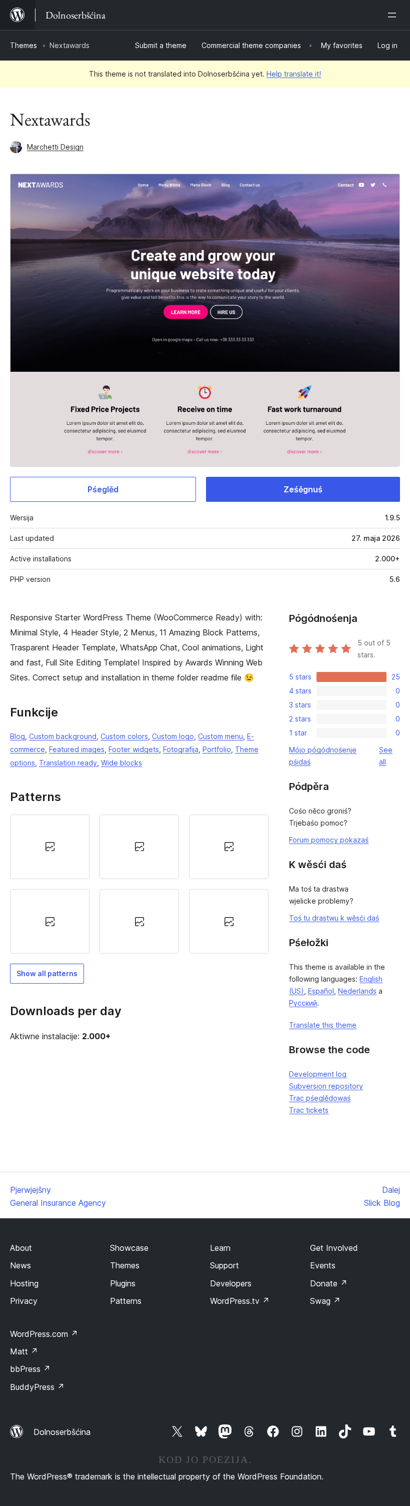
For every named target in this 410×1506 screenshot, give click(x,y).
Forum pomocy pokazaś (328, 840)
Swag (325, 1301)
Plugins (123, 1283)
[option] (50, 847)
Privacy (24, 1301)
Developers (231, 1283)
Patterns (126, 1301)
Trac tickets (308, 1110)
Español (321, 991)
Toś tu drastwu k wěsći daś (334, 918)
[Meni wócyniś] (394, 15)
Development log (317, 1074)
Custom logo (173, 736)
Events (323, 1265)
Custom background (62, 736)
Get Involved (334, 1248)
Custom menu (220, 736)
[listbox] (139, 884)
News (20, 1265)
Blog (17, 736)
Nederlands (357, 991)
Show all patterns (47, 973)
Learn (220, 1248)
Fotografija (180, 749)
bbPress (30, 1369)
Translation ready (68, 763)
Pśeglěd (103, 489)
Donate (329, 1283)
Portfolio (216, 749)
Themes (23, 45)
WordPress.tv (240, 1301)
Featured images (76, 749)
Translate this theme (322, 1025)
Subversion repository (326, 1086)
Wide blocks (121, 763)
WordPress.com (44, 1334)
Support (224, 1265)
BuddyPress (37, 1387)
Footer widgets (133, 749)
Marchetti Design (55, 147)
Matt (24, 1351)
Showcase (129, 1248)
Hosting (24, 1283)
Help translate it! (293, 74)
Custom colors (124, 736)
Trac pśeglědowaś (319, 1098)
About (21, 1248)
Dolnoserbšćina (62, 1432)
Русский (303, 1003)
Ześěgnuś (303, 489)
